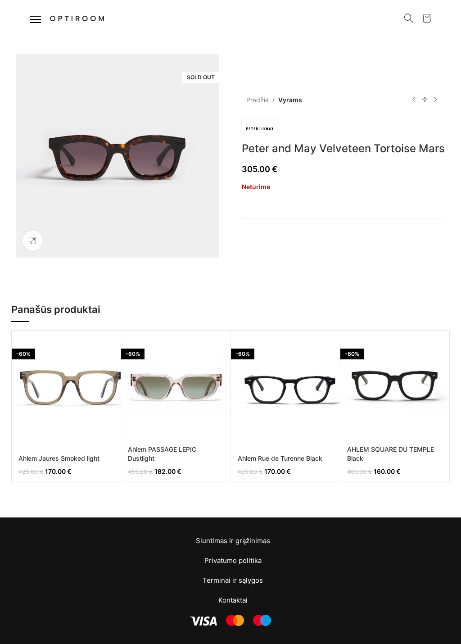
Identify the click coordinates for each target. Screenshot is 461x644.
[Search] (409, 18)
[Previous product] (413, 100)
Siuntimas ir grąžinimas (233, 540)
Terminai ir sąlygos (233, 580)
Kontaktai (233, 600)
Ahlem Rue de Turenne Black (280, 458)
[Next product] (435, 100)
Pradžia (257, 100)
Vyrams (290, 100)
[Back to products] (424, 100)
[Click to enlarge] (33, 241)
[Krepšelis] (427, 18)
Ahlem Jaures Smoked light (58, 458)
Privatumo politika (233, 560)
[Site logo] (77, 17)
